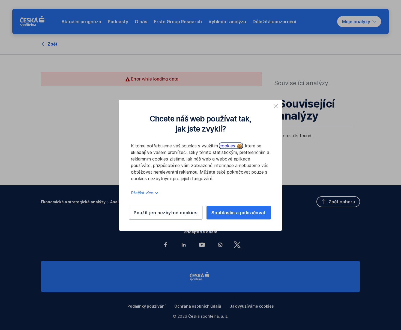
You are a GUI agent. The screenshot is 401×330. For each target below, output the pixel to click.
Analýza (117, 202)
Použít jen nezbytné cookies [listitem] (165, 212)
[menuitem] (81, 21)
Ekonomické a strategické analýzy (73, 202)
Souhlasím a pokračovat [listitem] (238, 212)
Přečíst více (142, 192)
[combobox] (359, 21)
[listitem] (276, 106)
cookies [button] (228, 145)
